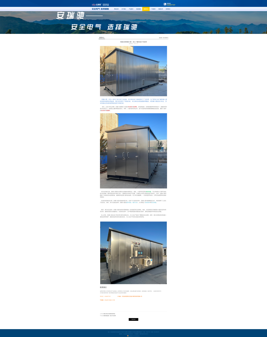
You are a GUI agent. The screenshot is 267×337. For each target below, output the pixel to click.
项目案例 (138, 9)
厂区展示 (153, 9)
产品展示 (131, 9)
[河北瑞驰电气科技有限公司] (100, 11)
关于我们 (124, 9)
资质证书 (160, 9)
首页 (164, 37)
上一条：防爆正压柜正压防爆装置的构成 (107, 313)
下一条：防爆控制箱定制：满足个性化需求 (108, 315)
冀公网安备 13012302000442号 (134, 336)
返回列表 (133, 319)
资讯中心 (146, 9)
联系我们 (168, 9)
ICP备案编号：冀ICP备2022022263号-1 (141, 333)
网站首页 (116, 9)
